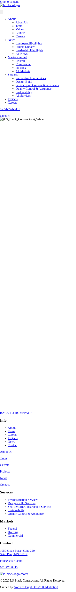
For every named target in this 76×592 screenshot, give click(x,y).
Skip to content (9, 1)
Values (20, 29)
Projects (13, 99)
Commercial (23, 64)
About (12, 19)
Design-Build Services (21, 503)
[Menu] (1, 12)
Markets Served (17, 57)
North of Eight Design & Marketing (36, 587)
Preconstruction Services (31, 78)
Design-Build (24, 81)
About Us (22, 22)
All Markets (23, 71)
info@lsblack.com (11, 560)
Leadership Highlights (29, 50)
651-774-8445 (9, 567)
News (11, 39)
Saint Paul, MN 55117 (13, 554)
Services (13, 74)
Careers (20, 36)
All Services (23, 95)
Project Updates (25, 46)
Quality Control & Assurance (33, 88)
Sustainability (24, 92)
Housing (21, 67)
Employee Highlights (29, 43)
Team (19, 25)
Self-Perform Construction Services (37, 85)
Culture (20, 32)
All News (21, 53)
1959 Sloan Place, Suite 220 (17, 550)
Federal (20, 60)
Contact (12, 445)
